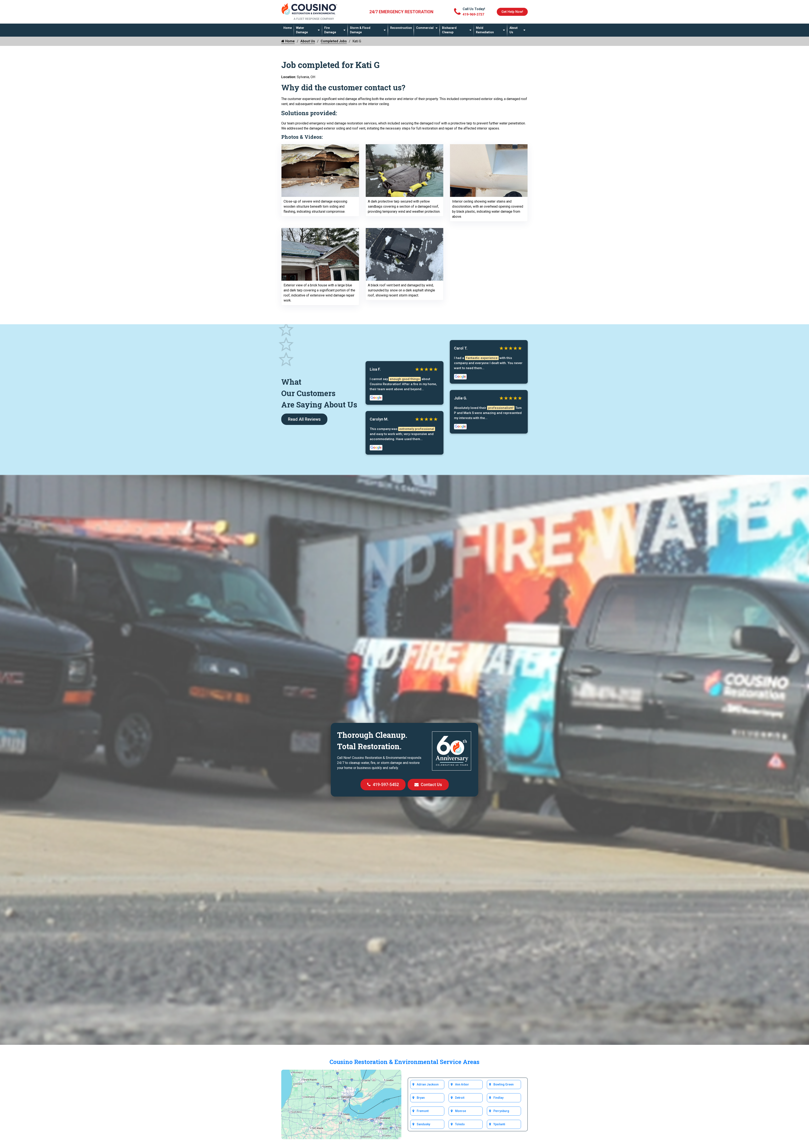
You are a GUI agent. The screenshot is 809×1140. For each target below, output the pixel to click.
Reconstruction (401, 27)
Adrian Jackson (428, 1084)
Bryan (421, 1097)
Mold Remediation (485, 30)
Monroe (460, 1111)
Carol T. (460, 348)
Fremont (423, 1111)
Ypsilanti (499, 1124)
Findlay (498, 1097)
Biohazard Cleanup (449, 30)
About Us (513, 30)
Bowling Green (503, 1084)
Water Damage (302, 30)
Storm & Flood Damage (360, 30)
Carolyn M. (379, 419)
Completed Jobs (334, 41)
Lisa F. (375, 369)
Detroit (459, 1097)
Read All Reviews (304, 419)
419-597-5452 (386, 784)
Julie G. (460, 398)
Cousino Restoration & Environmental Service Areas (404, 1062)
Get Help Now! (512, 12)
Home (287, 27)
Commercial (425, 27)
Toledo (460, 1124)
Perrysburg (501, 1111)
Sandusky (423, 1124)
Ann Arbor (462, 1084)
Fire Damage (330, 30)
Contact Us (431, 784)
